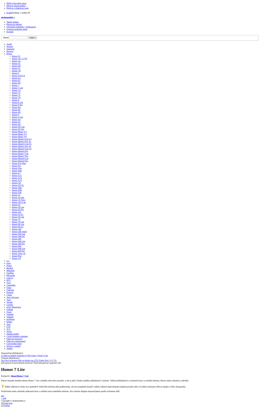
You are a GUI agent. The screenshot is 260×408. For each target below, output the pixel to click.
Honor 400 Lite (18, 241)
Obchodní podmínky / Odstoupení (21, 27)
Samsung (10, 49)
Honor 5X (16, 71)
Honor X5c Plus (19, 163)
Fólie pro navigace (14, 339)
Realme (9, 268)
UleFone (10, 290)
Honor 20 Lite (18, 207)
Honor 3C (16, 56)
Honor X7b (17, 178)
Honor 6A (16, 78)
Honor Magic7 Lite (20, 154)
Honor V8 (16, 258)
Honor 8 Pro (17, 105)
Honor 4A (16, 61)
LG (7, 261)
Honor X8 (16, 183)
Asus (8, 300)
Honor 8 (15, 100)
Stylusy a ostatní (13, 346)
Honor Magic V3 (19, 132)
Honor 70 (16, 219)
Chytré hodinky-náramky (17, 336)
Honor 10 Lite (18, 197)
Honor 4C (16, 63)
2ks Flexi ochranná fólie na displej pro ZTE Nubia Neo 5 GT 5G (29, 360)
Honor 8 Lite (17, 102)
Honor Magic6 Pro (20, 151)
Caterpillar (10, 285)
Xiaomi (9, 46)
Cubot (9, 295)
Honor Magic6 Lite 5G (22, 149)
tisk (2, 396)
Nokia (9, 266)
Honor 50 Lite (18, 217)
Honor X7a (17, 175)
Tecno (9, 331)
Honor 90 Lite (18, 224)
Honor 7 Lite (17, 88)
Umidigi (10, 314)
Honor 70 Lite (18, 222)
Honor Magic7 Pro (20, 156)
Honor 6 (15, 73)
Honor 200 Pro (18, 236)
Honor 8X (16, 112)
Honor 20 (16, 205)
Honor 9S (16, 122)
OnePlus (10, 273)
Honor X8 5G (18, 185)
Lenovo (9, 278)
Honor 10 (16, 195)
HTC (8, 280)
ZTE (8, 326)
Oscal (8, 312)
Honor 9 (15, 115)
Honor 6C (16, 80)
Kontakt (9, 32)
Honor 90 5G (17, 227)
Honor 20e (16, 212)
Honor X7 (16, 173)
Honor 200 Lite (18, 234)
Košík (9, 13)
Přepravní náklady (14, 24)
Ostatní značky (12, 334)
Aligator (10, 317)
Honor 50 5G (17, 214)
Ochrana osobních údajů (16, 29)
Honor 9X (16, 124)
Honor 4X (16, 66)
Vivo (8, 283)
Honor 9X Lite (18, 127)
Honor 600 (16, 246)
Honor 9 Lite (17, 117)
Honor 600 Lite (18, 249)
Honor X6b (17, 171)
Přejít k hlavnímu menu (16, 3)
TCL (8, 329)
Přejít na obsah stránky (16, 6)
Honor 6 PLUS (18, 76)
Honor (9, 54)
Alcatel (9, 302)
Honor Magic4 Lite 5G (22, 139)
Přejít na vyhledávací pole (17, 8)
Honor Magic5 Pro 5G (21, 146)
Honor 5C (16, 68)
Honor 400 (16, 239)
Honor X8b (17, 190)
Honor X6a (17, 168)
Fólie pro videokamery (16, 341)
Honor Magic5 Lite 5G (22, 144)
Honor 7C (16, 93)
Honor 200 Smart (19, 231)
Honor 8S (16, 110)
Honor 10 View (18, 200)
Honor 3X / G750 (19, 59)
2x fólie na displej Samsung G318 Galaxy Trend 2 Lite (24, 355)
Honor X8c (17, 192)
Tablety (9, 348)
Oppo (8, 287)
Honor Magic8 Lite (20, 158)
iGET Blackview (13, 307)
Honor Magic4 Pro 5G (21, 141)
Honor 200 (16, 229)
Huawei (9, 51)
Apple (9, 44)
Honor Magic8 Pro (20, 161)
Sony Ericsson (12, 297)
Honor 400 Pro (18, 244)
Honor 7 (15, 85)
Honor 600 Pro (18, 251)
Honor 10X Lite (19, 202)
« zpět (3, 398)
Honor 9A (16, 119)
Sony (8, 263)
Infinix (9, 322)
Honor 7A (16, 90)
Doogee (9, 292)
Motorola (10, 270)
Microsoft (10, 275)
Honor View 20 (18, 253)
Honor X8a (17, 188)
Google (9, 305)
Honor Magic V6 (19, 136)
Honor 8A (16, 107)
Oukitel (9, 309)
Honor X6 (16, 166)
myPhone (10, 319)
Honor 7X (16, 97)
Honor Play (17, 256)
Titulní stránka (12, 22)
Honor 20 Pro (18, 210)
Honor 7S (16, 95)
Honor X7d (17, 180)
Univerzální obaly (14, 344)
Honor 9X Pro (18, 129)
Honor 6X (16, 83)
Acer (8, 324)
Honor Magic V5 (19, 134)
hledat (5, 37)
